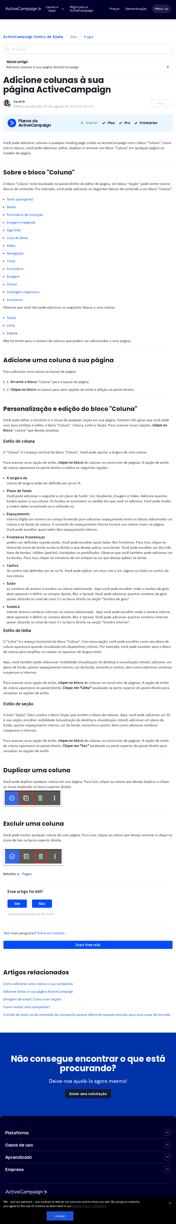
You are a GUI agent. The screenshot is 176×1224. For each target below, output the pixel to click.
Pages (89, 37)
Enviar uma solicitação (88, 1094)
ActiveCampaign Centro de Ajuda (33, 37)
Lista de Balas (17, 238)
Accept (60, 1216)
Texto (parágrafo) (20, 199)
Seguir (162, 103)
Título (11, 261)
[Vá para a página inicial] (23, 9)
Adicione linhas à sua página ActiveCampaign (38, 991)
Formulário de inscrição (25, 214)
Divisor (12, 284)
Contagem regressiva (23, 292)
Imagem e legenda (21, 222)
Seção (11, 317)
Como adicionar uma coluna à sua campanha (38, 984)
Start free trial (88, 945)
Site (73, 37)
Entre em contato (51, 933)
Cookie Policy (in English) (89, 1206)
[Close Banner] (170, 1203)
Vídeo (11, 245)
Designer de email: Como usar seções (32, 999)
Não (42, 903)
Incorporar (15, 299)
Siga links (14, 230)
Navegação (15, 253)
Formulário (15, 269)
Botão (11, 207)
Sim (17, 903)
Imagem (13, 276)
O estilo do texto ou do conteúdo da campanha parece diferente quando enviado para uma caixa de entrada (86, 1014)
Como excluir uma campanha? (26, 1007)
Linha (11, 325)
